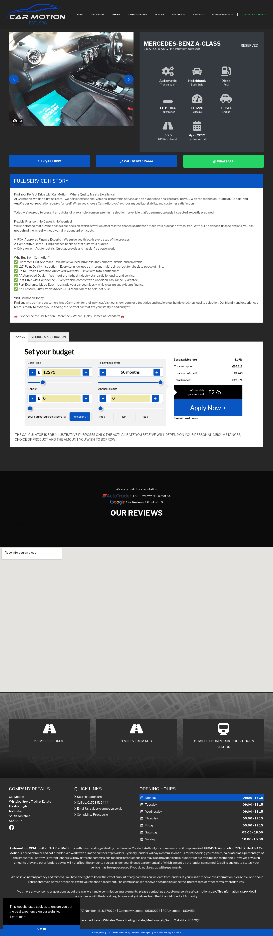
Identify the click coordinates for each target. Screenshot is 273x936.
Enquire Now (50, 161)
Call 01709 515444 (138, 161)
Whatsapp (225, 161)
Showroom (97, 14)
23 (20, 120)
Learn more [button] (18, 917)
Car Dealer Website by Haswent (123, 932)
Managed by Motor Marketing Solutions (161, 932)
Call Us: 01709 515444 (92, 802)
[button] (129, 79)
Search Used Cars (89, 797)
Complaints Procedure (92, 814)
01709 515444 (198, 14)
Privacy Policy (99, 932)
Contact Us (178, 14)
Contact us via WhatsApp (255, 14)
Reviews (159, 14)
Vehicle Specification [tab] (48, 337)
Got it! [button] (41, 928)
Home (80, 14)
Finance (116, 14)
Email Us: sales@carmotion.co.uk (99, 808)
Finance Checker (138, 14)
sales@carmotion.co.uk (222, 14)
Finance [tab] (19, 336)
